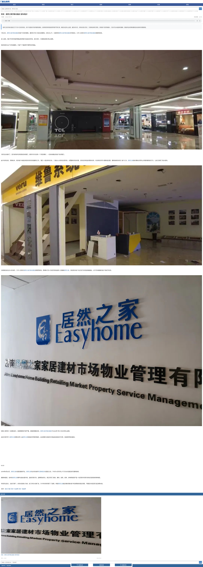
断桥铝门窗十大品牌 (12, 11)
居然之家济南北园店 (12, 33)
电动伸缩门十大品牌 (23, 11)
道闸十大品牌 (103, 11)
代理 (158, 4)
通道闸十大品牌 (111, 11)
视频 (101, 4)
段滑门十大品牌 (72, 11)
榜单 (129, 4)
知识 (72, 4)
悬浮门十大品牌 (88, 11)
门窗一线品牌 (48, 11)
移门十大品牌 (162, 11)
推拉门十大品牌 (186, 11)
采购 (187, 4)
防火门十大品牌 (96, 11)
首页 (14, 4)
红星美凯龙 (41, 471)
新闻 (43, 4)
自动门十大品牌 (139, 11)
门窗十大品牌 (3, 11)
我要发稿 (101, 565)
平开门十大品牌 (170, 11)
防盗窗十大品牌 (178, 11)
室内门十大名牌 (194, 11)
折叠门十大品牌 (147, 11)
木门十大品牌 (41, 11)
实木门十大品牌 (80, 11)
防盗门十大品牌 (56, 11)
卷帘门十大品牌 (119, 11)
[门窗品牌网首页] (5, 1)
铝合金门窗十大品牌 (33, 11)
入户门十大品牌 (64, 11)
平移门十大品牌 (155, 11)
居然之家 (130, 160)
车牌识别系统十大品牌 (128, 11)
